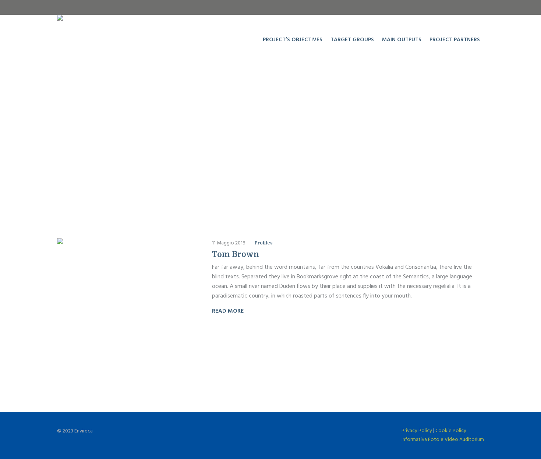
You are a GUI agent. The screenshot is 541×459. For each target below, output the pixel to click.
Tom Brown (235, 254)
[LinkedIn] (467, 7)
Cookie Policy (450, 431)
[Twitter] (478, 7)
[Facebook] (456, 7)
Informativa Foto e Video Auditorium (443, 439)
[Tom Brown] (125, 307)
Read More (228, 311)
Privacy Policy (417, 431)
